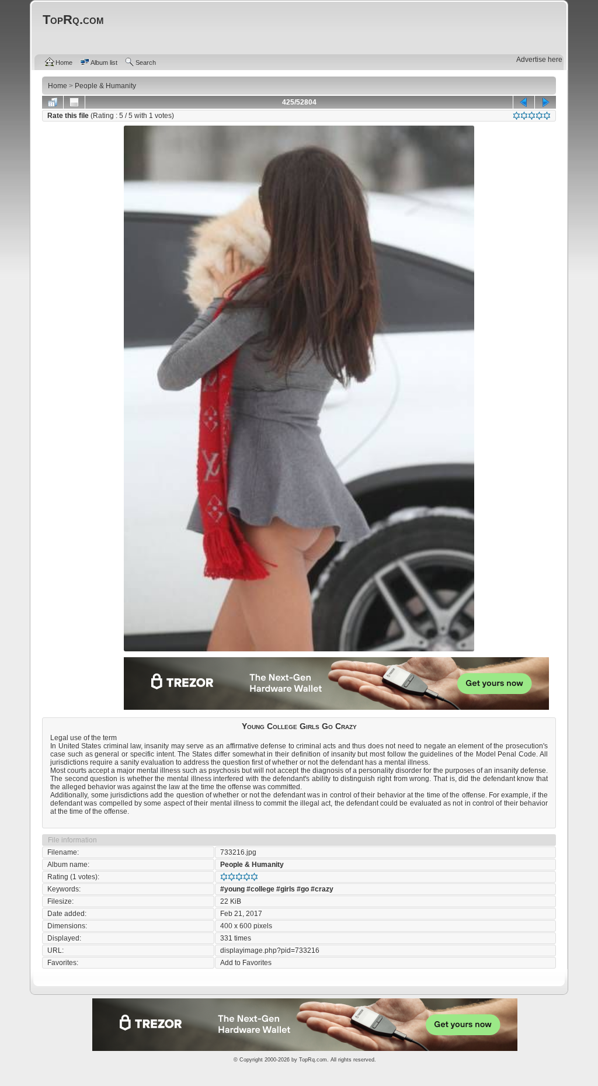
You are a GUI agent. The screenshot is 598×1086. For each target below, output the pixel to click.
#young (232, 889)
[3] (532, 116)
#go (303, 889)
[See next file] (545, 102)
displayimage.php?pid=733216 (269, 950)
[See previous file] (523, 102)
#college (260, 889)
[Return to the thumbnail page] (52, 102)
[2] (524, 116)
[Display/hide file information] (74, 102)
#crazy (322, 889)
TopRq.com (313, 1060)
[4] (539, 116)
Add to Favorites (246, 963)
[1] (516, 116)
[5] (547, 116)
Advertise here (539, 59)
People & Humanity (252, 865)
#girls (285, 889)
